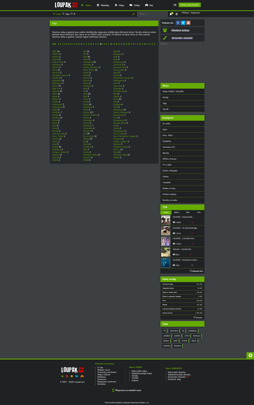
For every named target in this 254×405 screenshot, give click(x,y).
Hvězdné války (120, 155)
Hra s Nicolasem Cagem (125, 136)
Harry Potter (89, 70)
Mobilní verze (103, 370)
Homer (86, 112)
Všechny (198, 317)
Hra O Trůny (119, 133)
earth (176, 341)
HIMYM (56, 54)
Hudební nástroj (121, 147)
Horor (55, 123)
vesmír (185, 341)
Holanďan (88, 107)
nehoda (167, 346)
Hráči (55, 144)
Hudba (55, 147)
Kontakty (101, 384)
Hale (115, 59)
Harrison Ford (120, 67)
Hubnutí (117, 144)
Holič (115, 107)
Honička (56, 117)
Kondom (178, 346)
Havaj (116, 72)
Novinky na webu (170, 200)
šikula (195, 341)
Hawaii (116, 75)
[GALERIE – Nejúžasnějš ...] (166, 220)
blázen (166, 341)
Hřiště (86, 160)
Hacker (55, 57)
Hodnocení (57, 104)
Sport (165, 129)
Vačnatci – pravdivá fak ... (183, 249)
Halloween (88, 62)
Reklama (101, 377)
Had (85, 57)
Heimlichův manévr (122, 78)
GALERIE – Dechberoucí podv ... (186, 260)
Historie (56, 91)
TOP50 (135, 378)
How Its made (59, 133)
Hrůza (86, 144)
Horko (55, 120)
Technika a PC (169, 147)
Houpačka (88, 128)
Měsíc (176, 212)
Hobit (86, 102)
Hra (85, 133)
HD (85, 51)
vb (183, 331)
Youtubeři (167, 182)
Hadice (55, 59)
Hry (150, 5)
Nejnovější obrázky (177, 372)
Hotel (55, 128)
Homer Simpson (121, 112)
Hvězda (56, 155)
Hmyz (86, 99)
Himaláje (117, 88)
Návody (166, 153)
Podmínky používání (106, 372)
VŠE (54, 44)
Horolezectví (119, 120)
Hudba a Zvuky (169, 188)
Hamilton (87, 64)
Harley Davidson (91, 67)
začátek (167, 336)
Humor (116, 149)
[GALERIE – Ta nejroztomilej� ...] (166, 230)
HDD (115, 51)
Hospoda (87, 125)
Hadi (115, 57)
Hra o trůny (88, 136)
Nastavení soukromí (106, 381)
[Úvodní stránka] (65, 8)
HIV (85, 54)
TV (165, 331)
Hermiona (118, 86)
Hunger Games (59, 152)
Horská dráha (120, 123)
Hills (85, 88)
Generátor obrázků (177, 377)
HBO (54, 51)
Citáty (136, 5)
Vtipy (121, 5)
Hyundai (87, 157)
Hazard (87, 78)
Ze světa (166, 123)
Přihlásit (185, 13)
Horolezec (88, 120)
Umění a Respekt (170, 171)
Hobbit (55, 102)
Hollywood (118, 110)
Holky (86, 110)
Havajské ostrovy (60, 75)
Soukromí (101, 379)
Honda (55, 115)
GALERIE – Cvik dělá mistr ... (184, 238)
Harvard (56, 72)
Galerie (166, 176)
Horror (86, 123)
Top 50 (165, 109)
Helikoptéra (119, 80)
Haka (86, 59)
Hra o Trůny (58, 136)
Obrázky (104, 5)
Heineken (57, 80)
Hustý (116, 152)
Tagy (67, 14)
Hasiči (86, 72)
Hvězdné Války (90, 155)
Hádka (116, 157)
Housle (55, 131)
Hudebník (57, 149)
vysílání (177, 336)
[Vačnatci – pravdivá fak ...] (166, 252)
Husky (86, 152)
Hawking (56, 78)
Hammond (118, 64)
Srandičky (167, 141)
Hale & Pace (58, 62)
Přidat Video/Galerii (190, 5)
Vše (199, 212)
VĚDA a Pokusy (169, 159)
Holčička (56, 112)
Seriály (165, 97)
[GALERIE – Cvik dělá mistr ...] (166, 241)
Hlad (85, 94)
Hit (84, 91)
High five (56, 88)
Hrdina (86, 139)
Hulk (85, 149)
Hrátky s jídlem (120, 141)
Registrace (195, 13)
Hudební (87, 147)
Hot (115, 125)
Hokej (86, 104)
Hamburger (119, 62)
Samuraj (197, 336)
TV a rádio (167, 165)
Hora (115, 117)
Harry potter (119, 70)
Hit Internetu (119, 91)
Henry (86, 83)
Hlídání (55, 99)
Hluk (85, 96)
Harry (55, 70)
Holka (55, 110)
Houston (87, 131)
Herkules (87, 86)
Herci (116, 83)
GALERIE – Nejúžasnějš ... (183, 217)
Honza (86, 117)
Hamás (55, 67)
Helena (86, 80)
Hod (115, 102)
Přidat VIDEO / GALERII (173, 91)
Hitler (55, 94)
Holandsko (57, 107)
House (116, 128)
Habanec (117, 54)
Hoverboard (119, 131)
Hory (54, 125)
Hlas (115, 94)
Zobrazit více (197, 271)
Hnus (116, 99)
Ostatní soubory (169, 194)
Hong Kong (118, 115)
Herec (55, 86)
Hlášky (116, 96)
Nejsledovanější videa (142, 373)
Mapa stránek (103, 374)
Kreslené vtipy (174, 379)
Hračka (55, 139)
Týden (165, 212)
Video (87, 5)
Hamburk (56, 64)
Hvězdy (56, 157)
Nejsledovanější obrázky (179, 374)
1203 (187, 336)
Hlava (55, 96)
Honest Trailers (90, 115)
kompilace (193, 331)
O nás (100, 367)
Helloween (57, 83)
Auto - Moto (168, 135)
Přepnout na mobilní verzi (128, 390)
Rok (188, 212)
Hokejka (117, 104)
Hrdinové (117, 139)
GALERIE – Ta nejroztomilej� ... (185, 228)
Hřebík (55, 160)
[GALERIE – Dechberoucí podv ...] (166, 262)
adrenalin (174, 331)
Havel (86, 75)
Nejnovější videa (139, 371)
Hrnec (55, 141)
